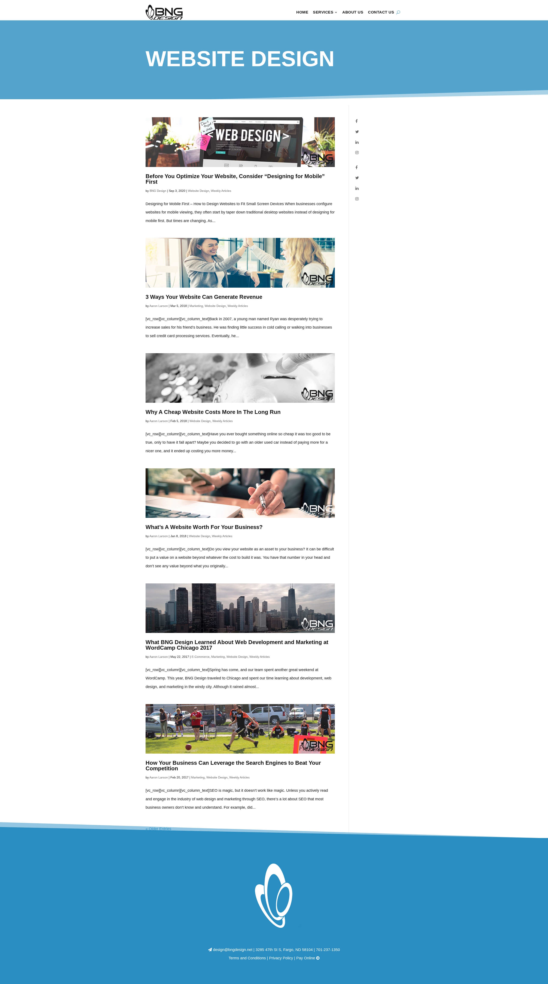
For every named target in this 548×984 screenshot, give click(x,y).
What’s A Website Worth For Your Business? (204, 527)
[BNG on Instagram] (357, 152)
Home (302, 12)
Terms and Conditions (247, 958)
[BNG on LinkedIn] (357, 142)
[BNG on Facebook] (356, 121)
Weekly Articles (221, 190)
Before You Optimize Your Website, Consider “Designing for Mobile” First (235, 179)
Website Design (198, 190)
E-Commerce (201, 656)
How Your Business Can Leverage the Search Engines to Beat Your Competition (233, 766)
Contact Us (381, 12)
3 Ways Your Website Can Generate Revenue (204, 297)
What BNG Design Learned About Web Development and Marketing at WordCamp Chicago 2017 (237, 645)
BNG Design (158, 190)
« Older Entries (158, 829)
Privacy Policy (281, 958)
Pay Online (306, 958)
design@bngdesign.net (232, 950)
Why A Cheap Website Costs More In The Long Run (213, 412)
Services (323, 12)
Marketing (196, 306)
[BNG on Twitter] (357, 132)
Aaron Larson (158, 306)
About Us (352, 12)
